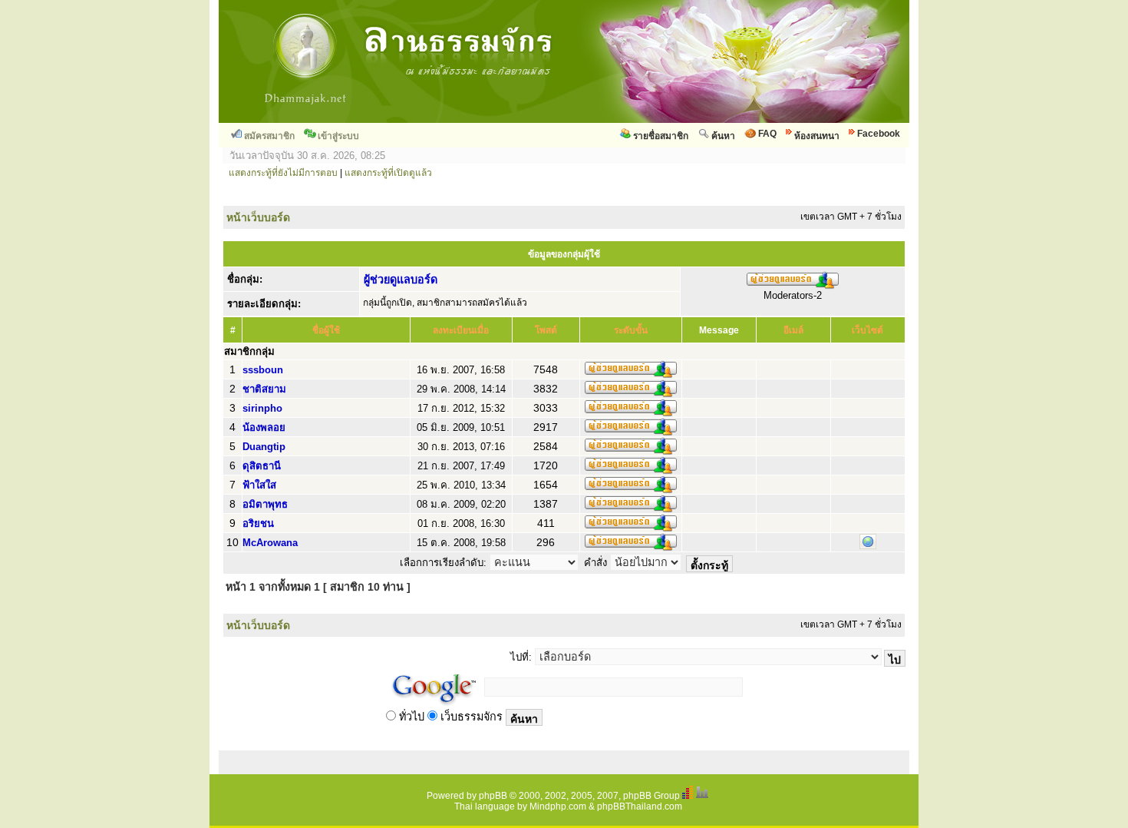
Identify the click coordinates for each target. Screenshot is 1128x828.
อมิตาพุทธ (265, 504)
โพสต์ (546, 330)
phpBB (493, 795)
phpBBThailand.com (639, 806)
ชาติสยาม (264, 389)
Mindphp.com (557, 806)
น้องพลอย (263, 427)
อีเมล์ (793, 330)
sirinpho (262, 408)
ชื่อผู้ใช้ (326, 330)
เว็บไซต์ (867, 330)
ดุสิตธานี (261, 466)
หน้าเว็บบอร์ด (258, 217)
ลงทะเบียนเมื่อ (461, 330)
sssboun (262, 370)
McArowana (270, 542)
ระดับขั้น (631, 330)
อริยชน (258, 523)
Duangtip (263, 446)
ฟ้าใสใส (259, 485)
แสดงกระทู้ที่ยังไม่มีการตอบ (283, 172)
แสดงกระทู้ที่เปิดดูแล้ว (388, 172)
